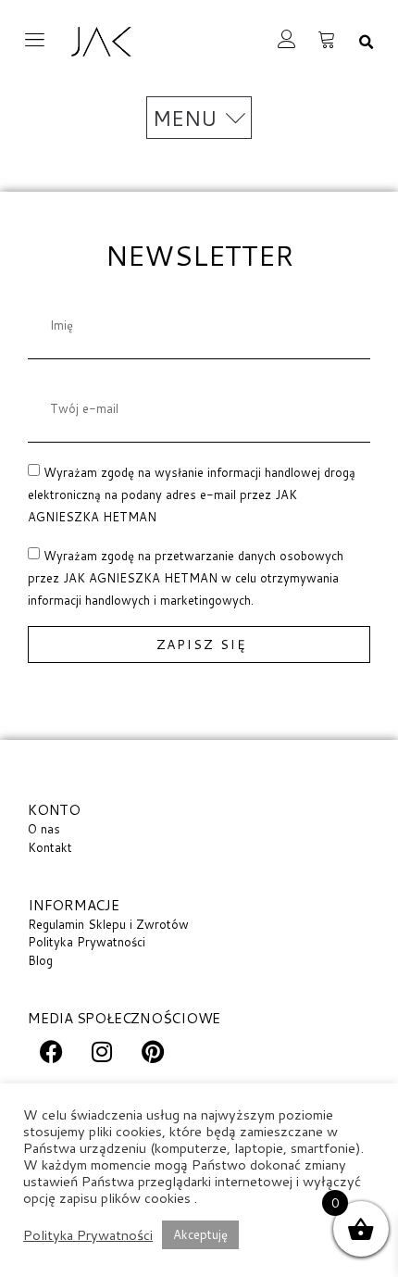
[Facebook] (51, 1052)
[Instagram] (102, 1052)
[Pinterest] (153, 1052)
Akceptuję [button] (200, 1234)
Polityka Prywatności (88, 1235)
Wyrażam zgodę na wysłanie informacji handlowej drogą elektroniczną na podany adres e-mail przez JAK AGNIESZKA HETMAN (191, 494)
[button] (366, 43)
